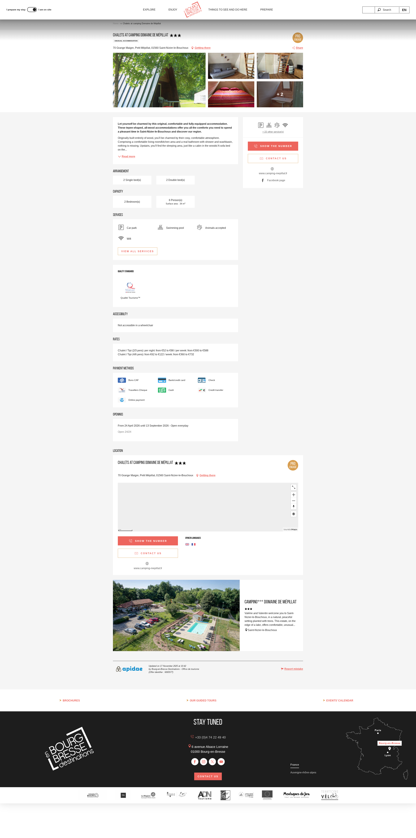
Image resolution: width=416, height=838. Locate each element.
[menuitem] (149, 10)
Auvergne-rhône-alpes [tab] (303, 772)
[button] (386, 8)
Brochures (71, 700)
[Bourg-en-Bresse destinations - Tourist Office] (69, 769)
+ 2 (280, 94)
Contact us (208, 776)
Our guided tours (203, 700)
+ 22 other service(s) (273, 131)
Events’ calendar (339, 700)
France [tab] (294, 764)
